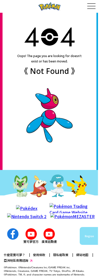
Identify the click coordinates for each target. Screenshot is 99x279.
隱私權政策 (60, 255)
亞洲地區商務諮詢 (16, 260)
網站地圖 (82, 255)
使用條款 (39, 255)
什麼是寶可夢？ (14, 255)
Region (89, 236)
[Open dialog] (91, 6)
